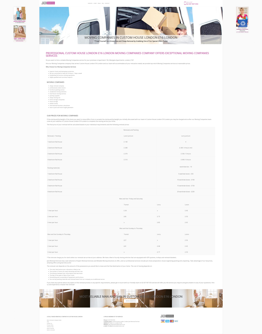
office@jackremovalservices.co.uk (115, 326)
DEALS (99, 3)
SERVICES (90, 3)
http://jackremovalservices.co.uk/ (116, 324)
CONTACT (107, 3)
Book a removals (51, 330)
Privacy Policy (50, 325)
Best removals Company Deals (54, 320)
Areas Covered (50, 328)
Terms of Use (50, 326)
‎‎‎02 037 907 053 (111, 320)
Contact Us (49, 323)
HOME (95, 3)
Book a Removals (131, 301)
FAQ (48, 321)
